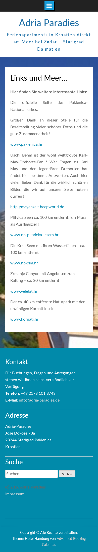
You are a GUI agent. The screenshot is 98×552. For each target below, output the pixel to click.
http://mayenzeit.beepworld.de (37, 207)
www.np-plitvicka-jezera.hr (34, 235)
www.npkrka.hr (24, 263)
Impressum (14, 494)
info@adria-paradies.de (39, 400)
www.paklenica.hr (26, 144)
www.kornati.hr (24, 319)
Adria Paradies (49, 23)
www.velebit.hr (23, 291)
